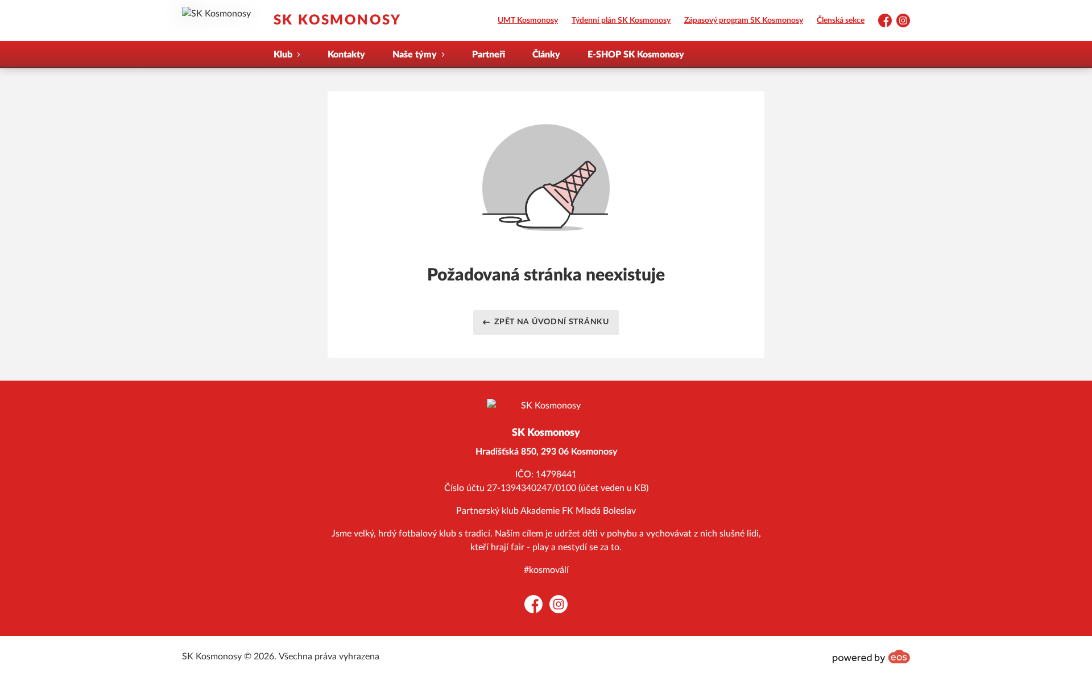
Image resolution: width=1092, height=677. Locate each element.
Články (546, 54)
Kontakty (346, 54)
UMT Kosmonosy (528, 20)
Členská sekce (840, 20)
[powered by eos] (871, 656)
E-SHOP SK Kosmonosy (636, 54)
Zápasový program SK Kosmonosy (743, 20)
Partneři (488, 54)
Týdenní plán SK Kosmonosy (621, 20)
